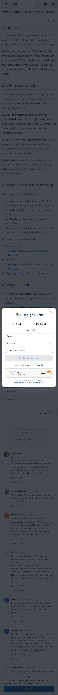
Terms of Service (34, 382)
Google (18, 324)
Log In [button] (40, 365)
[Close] (51, 312)
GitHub (43, 324)
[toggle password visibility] (50, 343)
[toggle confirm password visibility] (50, 350)
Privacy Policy (19, 382)
